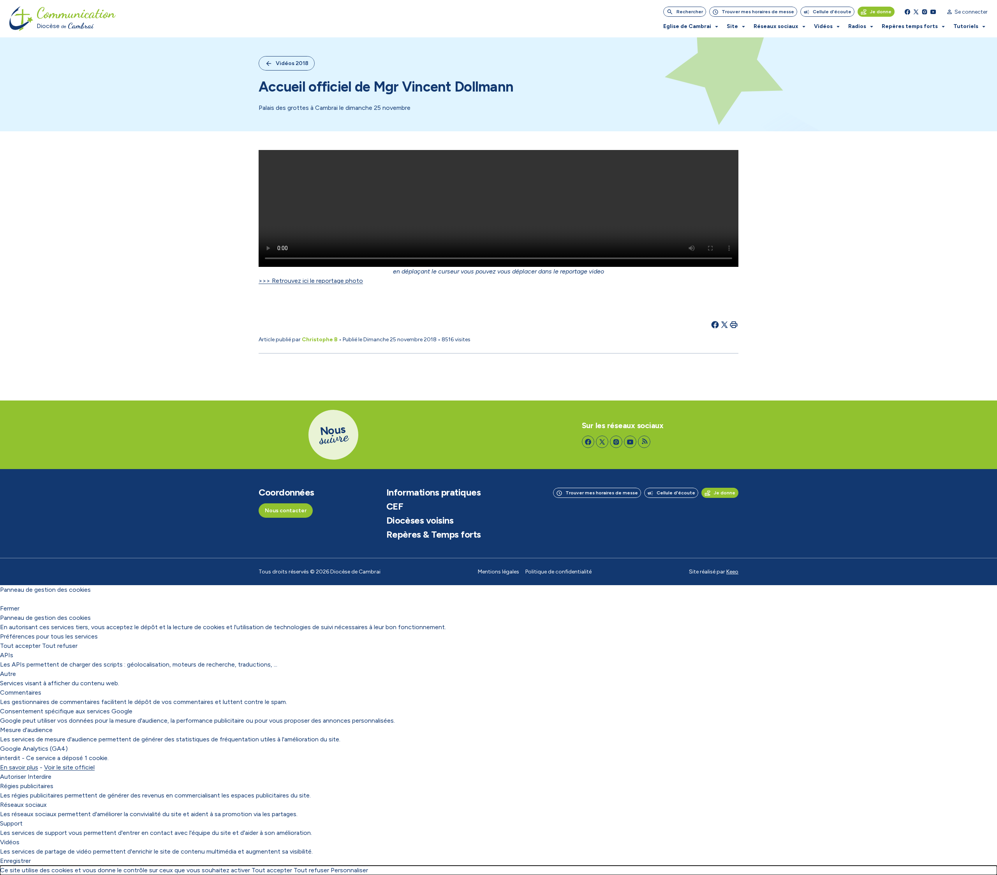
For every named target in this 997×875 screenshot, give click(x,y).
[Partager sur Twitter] (724, 324)
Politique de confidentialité (558, 571)
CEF (394, 506)
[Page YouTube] (933, 11)
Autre (8, 673)
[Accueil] (21, 18)
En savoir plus (19, 767)
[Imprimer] (733, 324)
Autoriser (13, 776)
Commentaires (20, 692)
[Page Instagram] (924, 11)
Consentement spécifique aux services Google (66, 711)
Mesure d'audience (26, 730)
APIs (6, 655)
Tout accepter (20, 645)
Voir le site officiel (69, 767)
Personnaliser (349, 870)
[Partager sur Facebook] (715, 324)
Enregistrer (15, 860)
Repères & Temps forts (433, 534)
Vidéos (9, 842)
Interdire (39, 776)
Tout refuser (60, 645)
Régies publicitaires (26, 786)
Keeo (732, 571)
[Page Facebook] (907, 11)
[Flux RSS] (644, 442)
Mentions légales (498, 571)
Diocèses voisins (419, 520)
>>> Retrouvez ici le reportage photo (311, 280)
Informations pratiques (433, 492)
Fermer (9, 608)
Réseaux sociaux (23, 804)
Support (11, 823)
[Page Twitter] (915, 11)
